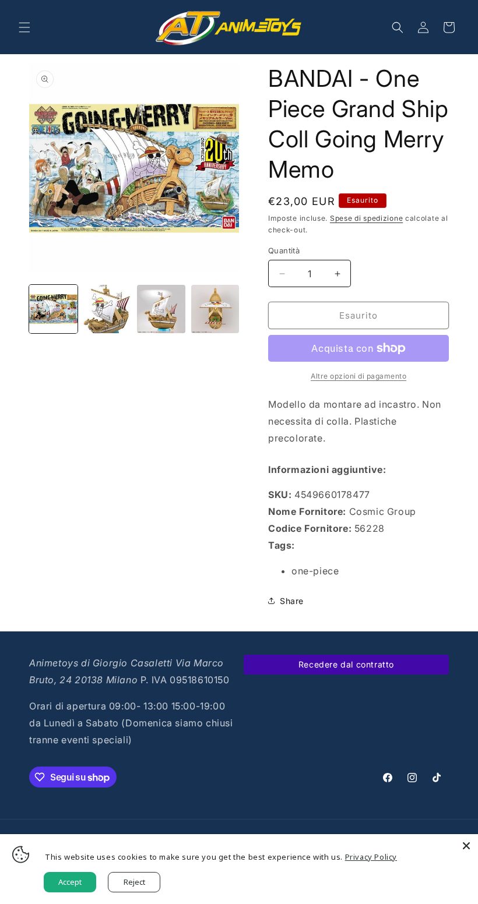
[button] (24, 27)
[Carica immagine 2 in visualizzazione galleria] (107, 309)
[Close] (466, 846)
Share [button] (292, 601)
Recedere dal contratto (346, 664)
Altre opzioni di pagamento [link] (358, 376)
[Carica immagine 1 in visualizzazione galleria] (53, 309)
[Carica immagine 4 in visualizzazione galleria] (215, 309)
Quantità (284, 250)
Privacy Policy (371, 857)
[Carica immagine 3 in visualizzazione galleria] (161, 309)
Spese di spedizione (366, 218)
